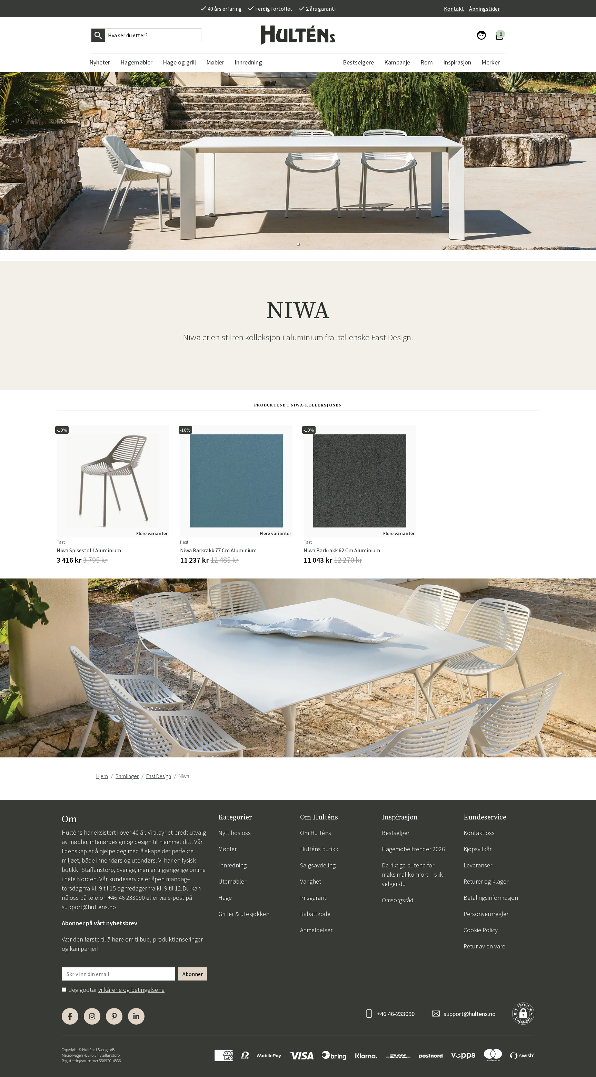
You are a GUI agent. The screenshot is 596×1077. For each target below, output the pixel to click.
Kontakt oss (479, 833)
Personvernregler (486, 914)
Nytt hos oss (234, 833)
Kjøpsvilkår (477, 849)
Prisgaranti (313, 898)
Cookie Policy (481, 930)
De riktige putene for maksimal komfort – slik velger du (412, 874)
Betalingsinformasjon (491, 898)
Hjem (102, 776)
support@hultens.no (89, 907)
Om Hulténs (315, 833)
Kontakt (454, 8)
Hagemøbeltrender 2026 (413, 849)
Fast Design (158, 776)
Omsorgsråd (398, 900)
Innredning (232, 865)
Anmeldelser (316, 930)
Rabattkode (315, 914)
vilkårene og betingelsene (131, 990)
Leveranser (478, 865)
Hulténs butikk (319, 849)
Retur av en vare (484, 946)
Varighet (310, 881)
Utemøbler (232, 881)
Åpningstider (484, 8)
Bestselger (395, 833)
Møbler (227, 849)
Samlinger (127, 776)
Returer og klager (486, 881)
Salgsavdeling (318, 865)
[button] (298, 244)
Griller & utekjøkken (243, 914)
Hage (225, 898)
